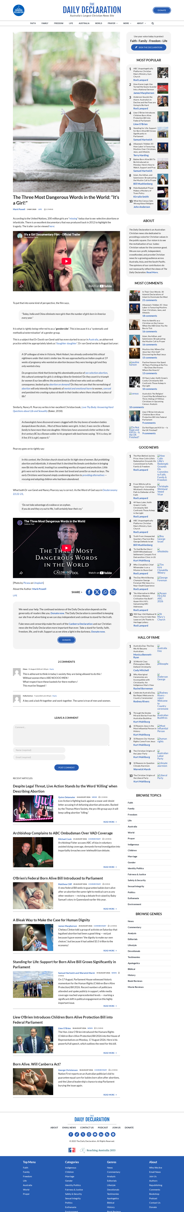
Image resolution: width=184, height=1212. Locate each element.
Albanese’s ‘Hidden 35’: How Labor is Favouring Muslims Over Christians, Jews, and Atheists (144, 148)
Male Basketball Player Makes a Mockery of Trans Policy (143, 190)
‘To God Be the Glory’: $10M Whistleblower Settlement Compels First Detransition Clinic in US (144, 553)
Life (40, 209)
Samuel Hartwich (66, 973)
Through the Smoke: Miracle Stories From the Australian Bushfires (144, 715)
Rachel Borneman (143, 688)
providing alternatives (94, 475)
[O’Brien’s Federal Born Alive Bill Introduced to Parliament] (33, 884)
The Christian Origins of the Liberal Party (144, 776)
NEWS (94, 797)
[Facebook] (89, 592)
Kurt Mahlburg (141, 560)
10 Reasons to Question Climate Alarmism (143, 764)
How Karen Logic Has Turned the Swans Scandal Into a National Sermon (144, 87)
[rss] (107, 1134)
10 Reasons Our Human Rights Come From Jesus (144, 740)
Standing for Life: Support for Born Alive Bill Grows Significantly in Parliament (144, 132)
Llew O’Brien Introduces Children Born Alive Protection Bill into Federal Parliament (144, 116)
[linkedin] (101, 1134)
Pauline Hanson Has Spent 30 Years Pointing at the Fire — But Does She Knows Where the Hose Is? (154, 366)
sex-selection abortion (96, 372)
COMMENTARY (94, 839)
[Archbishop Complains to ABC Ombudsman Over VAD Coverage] (33, 839)
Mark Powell (19, 209)
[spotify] (113, 1134)
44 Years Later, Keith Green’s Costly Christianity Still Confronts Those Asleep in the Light (155, 382)
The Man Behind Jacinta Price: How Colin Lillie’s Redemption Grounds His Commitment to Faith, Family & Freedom (144, 461)
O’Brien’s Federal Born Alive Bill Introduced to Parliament (58, 878)
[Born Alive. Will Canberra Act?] (33, 1070)
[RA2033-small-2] (98, 1150)
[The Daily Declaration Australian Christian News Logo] (92, 8)
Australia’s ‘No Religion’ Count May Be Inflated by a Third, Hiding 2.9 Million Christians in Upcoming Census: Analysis (154, 398)
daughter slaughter (66, 343)
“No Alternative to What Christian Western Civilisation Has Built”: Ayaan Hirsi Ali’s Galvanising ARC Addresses (144, 600)
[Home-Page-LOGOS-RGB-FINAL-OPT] (18, 10)
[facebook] (71, 1134)
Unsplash (38, 582)
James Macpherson (67, 926)
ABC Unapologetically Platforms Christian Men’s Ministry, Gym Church (143, 72)
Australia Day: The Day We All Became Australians (143, 648)
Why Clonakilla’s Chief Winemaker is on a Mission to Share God (143, 567)
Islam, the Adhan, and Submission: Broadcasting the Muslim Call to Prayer (144, 177)
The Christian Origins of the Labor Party (144, 752)
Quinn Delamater (66, 797)
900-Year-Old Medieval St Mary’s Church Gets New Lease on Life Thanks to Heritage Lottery (145, 618)
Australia (93, 339)
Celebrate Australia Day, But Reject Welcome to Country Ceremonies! (144, 695)
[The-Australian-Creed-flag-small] (71, 1150)
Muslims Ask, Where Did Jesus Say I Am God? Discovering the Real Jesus (154, 352)
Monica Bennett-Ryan (142, 656)
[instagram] (89, 1134)
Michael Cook (65, 839)
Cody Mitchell (141, 670)
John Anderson (142, 206)
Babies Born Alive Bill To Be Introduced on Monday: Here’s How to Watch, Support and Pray (144, 163)
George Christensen (68, 1070)
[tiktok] (77, 1134)
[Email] (113, 592)
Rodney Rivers (141, 701)
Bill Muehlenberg (143, 183)
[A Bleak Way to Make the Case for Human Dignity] (33, 925)
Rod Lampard (140, 79)
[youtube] (95, 1134)
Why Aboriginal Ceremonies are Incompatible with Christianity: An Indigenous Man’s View (143, 679)
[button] (153, 23)
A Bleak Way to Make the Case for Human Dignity (51, 920)
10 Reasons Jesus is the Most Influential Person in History (144, 728)
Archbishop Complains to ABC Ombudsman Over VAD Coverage (63, 833)
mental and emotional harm (78, 388)
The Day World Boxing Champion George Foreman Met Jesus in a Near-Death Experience (143, 581)
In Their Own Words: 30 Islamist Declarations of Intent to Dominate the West (155, 294)
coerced (107, 388)
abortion (26, 388)
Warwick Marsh (87, 973)
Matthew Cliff (65, 884)
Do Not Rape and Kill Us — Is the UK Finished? (155, 428)
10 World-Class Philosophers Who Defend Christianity (142, 664)
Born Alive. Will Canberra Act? (37, 1064)
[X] (97, 592)
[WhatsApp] (105, 592)
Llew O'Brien (64, 1028)
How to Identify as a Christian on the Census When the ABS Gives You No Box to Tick (154, 324)
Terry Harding (141, 155)
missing (73, 218)
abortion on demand (59, 384)
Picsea (26, 582)
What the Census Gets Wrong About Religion (144, 202)
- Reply (51, 669)
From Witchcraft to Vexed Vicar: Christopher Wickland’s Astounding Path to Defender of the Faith (144, 489)
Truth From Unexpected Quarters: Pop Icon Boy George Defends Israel (144, 539)
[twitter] (83, 1134)
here (51, 226)
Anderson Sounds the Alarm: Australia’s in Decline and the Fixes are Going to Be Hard (144, 101)
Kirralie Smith (141, 196)
